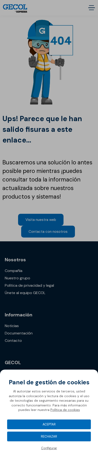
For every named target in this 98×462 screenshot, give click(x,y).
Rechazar (49, 436)
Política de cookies (65, 410)
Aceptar (49, 424)
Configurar (49, 448)
